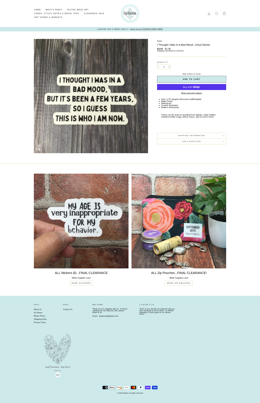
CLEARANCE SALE (94, 13)
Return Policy (39, 316)
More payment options (191, 93)
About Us (38, 309)
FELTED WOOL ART (78, 10)
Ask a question (191, 141)
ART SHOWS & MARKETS (48, 17)
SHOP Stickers (81, 283)
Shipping (160, 51)
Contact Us (67, 309)
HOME (37, 10)
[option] (130, 29)
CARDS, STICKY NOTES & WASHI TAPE (56, 13)
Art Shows (38, 313)
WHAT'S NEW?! (54, 10)
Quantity (162, 62)
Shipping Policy (40, 319)
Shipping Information (191, 135)
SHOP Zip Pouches (179, 283)
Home (159, 41)
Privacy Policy (40, 322)
